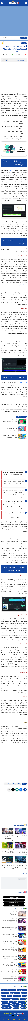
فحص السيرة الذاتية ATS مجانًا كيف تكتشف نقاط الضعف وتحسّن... (10, 37)
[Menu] (14, 1019)
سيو (3, 995)
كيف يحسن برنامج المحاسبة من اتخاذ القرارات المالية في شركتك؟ (8, 838)
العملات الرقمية (11, 990)
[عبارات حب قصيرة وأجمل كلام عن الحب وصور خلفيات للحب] (22, 921)
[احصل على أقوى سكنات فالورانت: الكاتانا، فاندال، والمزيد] (22, 928)
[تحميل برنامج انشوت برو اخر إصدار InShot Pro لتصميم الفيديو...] (22, 422)
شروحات (6, 783)
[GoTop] (3, 1019)
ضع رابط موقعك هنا (14, 902)
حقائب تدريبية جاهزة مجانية (14, 899)
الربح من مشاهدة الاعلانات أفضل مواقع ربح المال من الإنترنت (9, 979)
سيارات (8, 995)
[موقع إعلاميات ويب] (14, 3)
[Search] (19, 1019)
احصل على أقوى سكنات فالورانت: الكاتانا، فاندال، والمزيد (21, 852)
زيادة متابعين (16, 995)
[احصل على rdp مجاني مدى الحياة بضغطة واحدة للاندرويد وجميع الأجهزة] (22, 957)
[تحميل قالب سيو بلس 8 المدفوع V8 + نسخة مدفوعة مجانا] (22, 965)
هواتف (22, 1007)
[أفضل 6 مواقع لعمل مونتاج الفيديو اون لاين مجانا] (22, 935)
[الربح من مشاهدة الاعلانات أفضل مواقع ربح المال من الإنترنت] (22, 979)
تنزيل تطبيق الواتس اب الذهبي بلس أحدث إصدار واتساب (9, 971)
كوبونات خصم (21, 1001)
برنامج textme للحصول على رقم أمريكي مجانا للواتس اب (10, 429)
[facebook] (10, 1015)
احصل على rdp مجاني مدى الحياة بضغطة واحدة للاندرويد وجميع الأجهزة (10, 958)
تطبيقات (24, 43)
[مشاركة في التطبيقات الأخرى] (9, 789)
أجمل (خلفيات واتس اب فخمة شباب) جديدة (10, 913)
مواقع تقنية (14, 1004)
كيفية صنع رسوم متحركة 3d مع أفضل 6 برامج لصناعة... (10, 436)
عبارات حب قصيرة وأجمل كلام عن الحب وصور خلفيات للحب (9, 921)
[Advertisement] (14, 21)
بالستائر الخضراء (22, 284)
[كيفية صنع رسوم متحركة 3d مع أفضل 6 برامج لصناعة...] (22, 436)
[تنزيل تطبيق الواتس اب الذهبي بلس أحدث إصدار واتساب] (22, 972)
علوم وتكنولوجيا (5, 998)
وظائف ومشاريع (5, 1007)
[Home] (24, 1019)
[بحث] (2, 3)
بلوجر (22, 992)
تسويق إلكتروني (13, 992)
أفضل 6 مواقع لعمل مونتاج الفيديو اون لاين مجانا (9, 935)
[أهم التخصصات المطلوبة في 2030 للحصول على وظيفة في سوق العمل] (22, 942)
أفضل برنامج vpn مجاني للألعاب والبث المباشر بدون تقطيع (21, 867)
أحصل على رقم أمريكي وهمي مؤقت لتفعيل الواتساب (9, 950)
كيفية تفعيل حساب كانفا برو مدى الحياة (20, 837)
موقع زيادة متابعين (14, 897)
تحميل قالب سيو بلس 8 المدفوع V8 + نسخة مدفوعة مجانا (10, 964)
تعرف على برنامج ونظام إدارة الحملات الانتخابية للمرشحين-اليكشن (7, 867)
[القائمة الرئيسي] (26, 3)
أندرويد (3, 990)
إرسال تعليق (21, 878)
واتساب (15, 1007)
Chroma (11, 170)
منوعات (3, 1001)
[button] (20, 789)
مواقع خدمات (5, 1004)
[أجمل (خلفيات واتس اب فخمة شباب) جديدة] (22, 914)
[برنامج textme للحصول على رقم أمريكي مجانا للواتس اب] (22, 429)
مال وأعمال (11, 1001)
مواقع (22, 1004)
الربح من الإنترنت (21, 990)
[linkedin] (15, 1015)
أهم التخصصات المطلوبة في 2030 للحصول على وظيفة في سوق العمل (9, 943)
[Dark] (8, 1019)
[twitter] (13, 1015)
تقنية (12, 783)
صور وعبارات (14, 998)
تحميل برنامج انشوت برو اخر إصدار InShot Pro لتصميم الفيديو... (9, 422)
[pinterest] (18, 1015)
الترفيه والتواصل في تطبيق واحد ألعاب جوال (8, 851)
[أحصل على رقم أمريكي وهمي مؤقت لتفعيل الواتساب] (22, 950)
